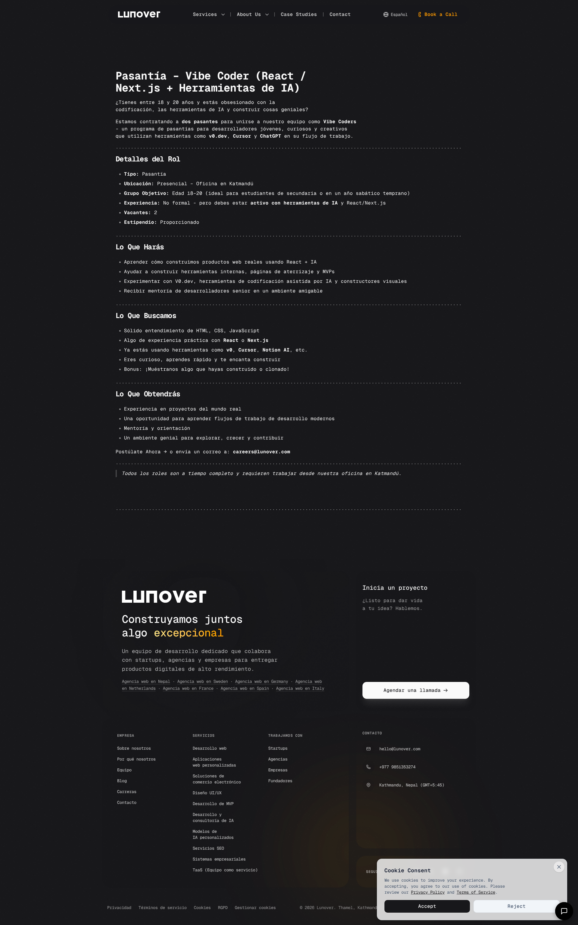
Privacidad (119, 907)
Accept (427, 906)
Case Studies (299, 14)
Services (205, 14)
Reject (517, 906)
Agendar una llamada (412, 690)
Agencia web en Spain (245, 688)
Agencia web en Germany (261, 681)
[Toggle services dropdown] (223, 14)
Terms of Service (476, 892)
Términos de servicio (162, 907)
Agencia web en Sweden (202, 681)
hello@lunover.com (399, 749)
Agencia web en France (188, 688)
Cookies (202, 907)
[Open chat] (564, 911)
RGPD (223, 907)
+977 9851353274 (397, 767)
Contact (340, 14)
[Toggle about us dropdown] (267, 14)
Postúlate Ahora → (141, 451)
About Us (249, 14)
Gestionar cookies (255, 907)
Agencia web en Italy (300, 688)
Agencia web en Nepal (146, 681)
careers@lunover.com (261, 451)
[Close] (559, 866)
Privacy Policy (428, 892)
